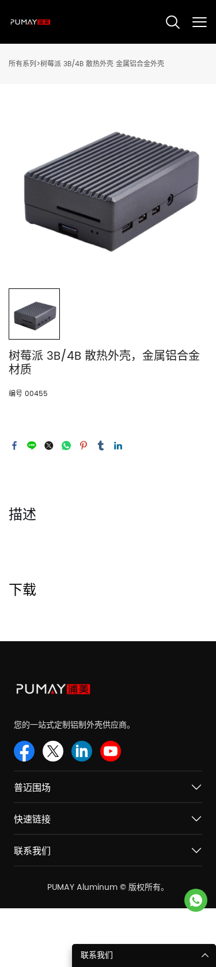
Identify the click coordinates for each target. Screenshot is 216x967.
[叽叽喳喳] (49, 445)
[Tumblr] (101, 445)
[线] (31, 445)
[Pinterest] (83, 445)
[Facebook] (14, 445)
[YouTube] (110, 751)
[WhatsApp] (66, 445)
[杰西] (195, 900)
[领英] (118, 445)
